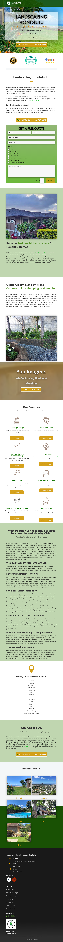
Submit (50, 180)
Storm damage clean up (17, 162)
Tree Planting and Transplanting (17, 455)
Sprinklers (9, 902)
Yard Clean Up (46, 508)
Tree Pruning (10, 899)
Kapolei (19, 798)
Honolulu (44, 798)
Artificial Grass (10, 906)
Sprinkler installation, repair (18, 158)
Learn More (17, 438)
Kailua (44, 821)
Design (12, 149)
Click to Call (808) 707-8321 (32, 45)
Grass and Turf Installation (17, 508)
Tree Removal (16, 480)
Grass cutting (14, 153)
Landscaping (14, 151)
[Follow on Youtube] (14, 879)
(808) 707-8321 (34, 100)
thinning (57, 456)
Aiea (19, 845)
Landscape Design (17, 427)
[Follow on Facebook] (9, 879)
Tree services (14, 156)
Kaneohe (19, 821)
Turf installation (15, 160)
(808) (14, 866)
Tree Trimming (11, 896)
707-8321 (17, 866)
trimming (51, 456)
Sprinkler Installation (46, 480)
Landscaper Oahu (46, 427)
